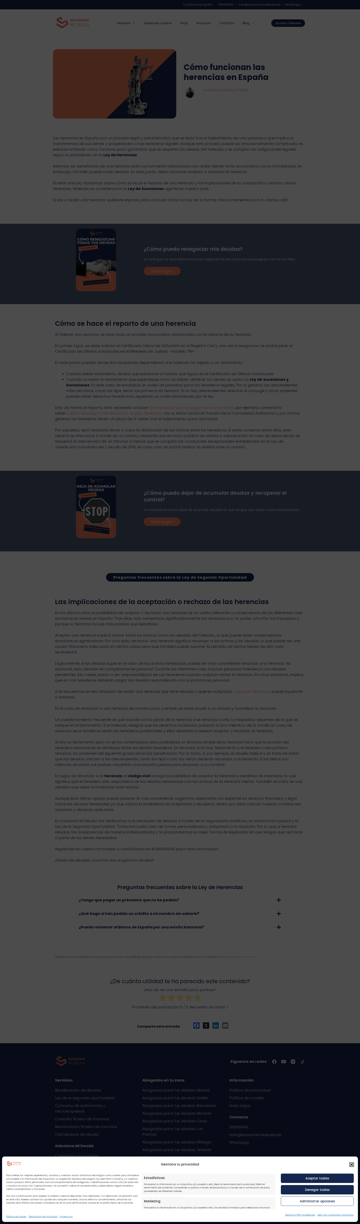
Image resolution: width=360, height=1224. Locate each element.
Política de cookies (16, 1216)
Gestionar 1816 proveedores (300, 1215)
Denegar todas (317, 1190)
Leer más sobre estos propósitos (335, 1215)
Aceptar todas (317, 1178)
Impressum (66, 1216)
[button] (352, 1165)
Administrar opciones (317, 1201)
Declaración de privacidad (43, 1216)
